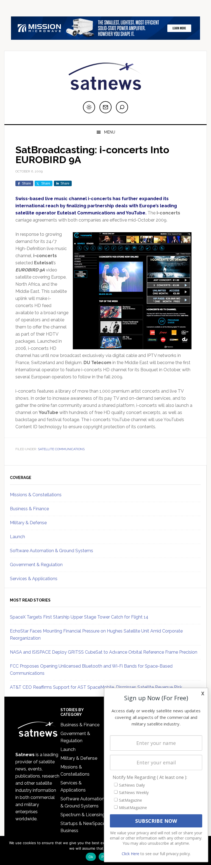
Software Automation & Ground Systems (51, 550)
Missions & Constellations (36, 494)
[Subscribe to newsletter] (105, 107)
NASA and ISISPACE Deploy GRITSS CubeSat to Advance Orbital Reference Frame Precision (103, 652)
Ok (90, 857)
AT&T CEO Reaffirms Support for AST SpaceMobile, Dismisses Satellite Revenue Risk (96, 687)
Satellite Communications (61, 449)
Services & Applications (33, 578)
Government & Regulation (36, 564)
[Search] (122, 107)
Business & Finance (29, 508)
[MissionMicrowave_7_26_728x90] (105, 37)
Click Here (130, 853)
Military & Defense (28, 522)
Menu (109, 132)
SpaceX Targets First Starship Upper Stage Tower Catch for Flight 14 (79, 617)
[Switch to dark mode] (89, 107)
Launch (17, 536)
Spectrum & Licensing (82, 814)
